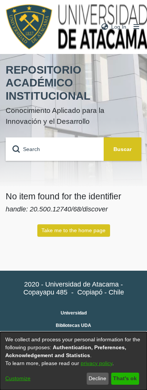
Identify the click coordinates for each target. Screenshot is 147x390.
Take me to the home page (73, 230)
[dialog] (73, 361)
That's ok (125, 378)
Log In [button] (119, 27)
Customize (18, 378)
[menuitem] (105, 27)
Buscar (122, 149)
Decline (97, 378)
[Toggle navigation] (136, 27)
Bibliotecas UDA (73, 325)
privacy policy (96, 363)
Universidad (74, 313)
